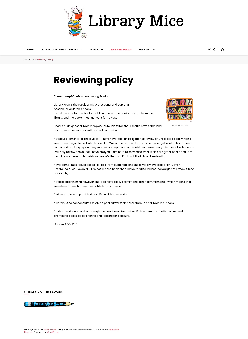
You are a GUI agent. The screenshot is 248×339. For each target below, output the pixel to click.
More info (145, 49)
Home (30, 49)
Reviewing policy (121, 49)
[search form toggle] (222, 49)
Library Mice (50, 329)
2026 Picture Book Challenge (59, 49)
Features (94, 49)
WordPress (52, 332)
